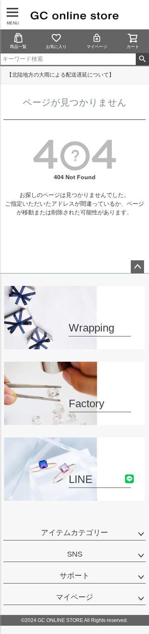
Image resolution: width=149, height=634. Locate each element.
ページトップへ (137, 267)
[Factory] (74, 419)
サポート (74, 576)
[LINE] (74, 495)
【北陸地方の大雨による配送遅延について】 (60, 75)
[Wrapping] (74, 344)
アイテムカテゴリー (74, 532)
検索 (142, 59)
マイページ (97, 46)
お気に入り (56, 46)
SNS (74, 554)
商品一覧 (18, 46)
